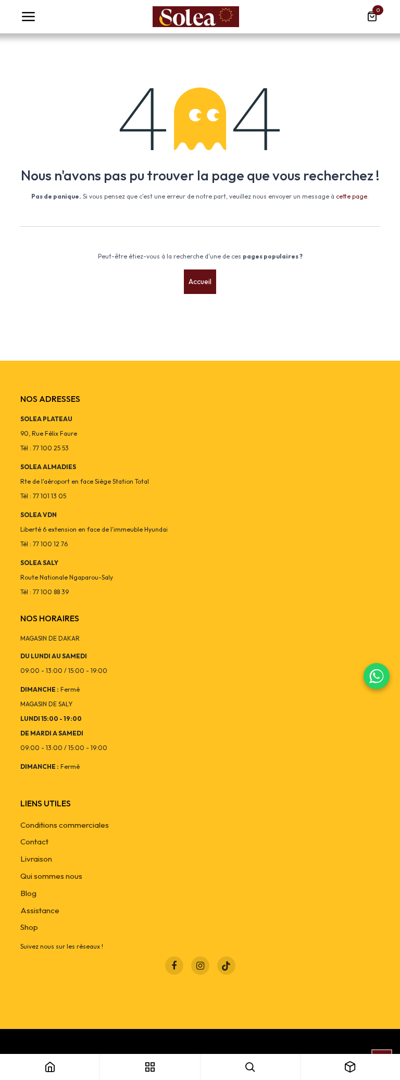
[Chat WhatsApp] (377, 676)
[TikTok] (226, 965)
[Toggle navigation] (28, 16)
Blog (28, 893)
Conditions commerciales (64, 825)
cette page (351, 196)
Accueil (200, 281)
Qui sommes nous (51, 876)
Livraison (36, 859)
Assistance (39, 910)
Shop (29, 927)
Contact (34, 841)
